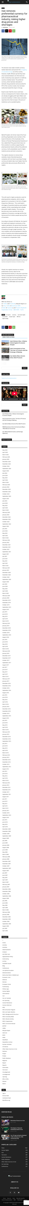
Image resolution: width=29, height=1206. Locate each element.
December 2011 (6, 787)
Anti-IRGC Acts (6, 954)
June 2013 (5, 746)
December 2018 (6, 628)
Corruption (8, 314)
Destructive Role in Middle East (10, 975)
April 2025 (5, 452)
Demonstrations (6, 972)
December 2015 (6, 709)
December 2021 (6, 544)
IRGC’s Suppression (7, 1021)
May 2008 (4, 852)
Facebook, (14, 305)
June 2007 (5, 875)
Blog (3, 966)
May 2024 (4, 477)
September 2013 (6, 741)
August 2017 (5, 665)
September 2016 (6, 690)
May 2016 (4, 699)
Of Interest (5, 1046)
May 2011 (4, 803)
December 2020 (6, 572)
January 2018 (5, 653)
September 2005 (6, 923)
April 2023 (5, 508)
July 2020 (4, 584)
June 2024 (5, 475)
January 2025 (5, 459)
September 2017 (6, 662)
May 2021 (4, 561)
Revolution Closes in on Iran (18, 1120)
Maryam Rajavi (6, 1030)
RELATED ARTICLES (7, 335)
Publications (19, 1200)
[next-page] (5, 363)
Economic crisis (6, 977)
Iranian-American (7, 1005)
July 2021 (4, 556)
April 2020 (5, 591)
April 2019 (5, 618)
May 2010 (4, 824)
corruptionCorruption (8, 970)
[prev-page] (2, 363)
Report (4, 1063)
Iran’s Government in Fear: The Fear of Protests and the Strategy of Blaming (18, 350)
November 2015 (6, 711)
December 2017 (6, 655)
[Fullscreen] (25, 399)
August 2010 (5, 817)
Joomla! (4, 1026)
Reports (4, 1065)
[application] (14, 393)
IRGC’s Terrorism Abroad (8, 1023)
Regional (4, 1060)
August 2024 (5, 471)
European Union (6, 984)
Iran (3, 996)
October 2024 (5, 466)
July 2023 (4, 501)
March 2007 (5, 882)
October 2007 (5, 866)
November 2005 (6, 919)
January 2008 (5, 859)
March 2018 (5, 648)
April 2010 (5, 826)
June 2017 (5, 669)
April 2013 (5, 750)
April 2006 (5, 907)
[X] (6, 30)
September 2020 (6, 579)
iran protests (4, 316)
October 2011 (5, 792)
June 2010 (5, 822)
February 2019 (6, 623)
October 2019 (5, 605)
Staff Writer (5, 27)
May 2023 (4, 505)
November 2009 (6, 831)
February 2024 (6, 484)
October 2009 (5, 833)
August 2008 (5, 847)
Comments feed (6, 1098)
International (5, 993)
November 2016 (6, 685)
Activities (4, 947)
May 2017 (4, 672)
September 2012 (6, 766)
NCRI (19, 305)
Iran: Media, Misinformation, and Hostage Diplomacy (12, 432)
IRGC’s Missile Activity (8, 1019)
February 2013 (6, 755)
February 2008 (6, 856)
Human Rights (6, 991)
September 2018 (6, 635)
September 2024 (6, 468)
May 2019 (4, 616)
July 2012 (4, 771)
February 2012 (6, 783)
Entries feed (5, 1095)
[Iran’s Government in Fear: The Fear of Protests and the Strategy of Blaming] (5, 350)
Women (4, 1081)
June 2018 (5, 642)
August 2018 (5, 637)
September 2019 (6, 607)
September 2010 (6, 815)
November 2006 (6, 891)
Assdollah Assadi (6, 963)
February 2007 (6, 884)
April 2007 (5, 880)
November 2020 (6, 575)
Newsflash (5, 1039)
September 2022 (6, 524)
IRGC (3, 1007)
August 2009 (5, 838)
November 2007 (6, 863)
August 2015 (5, 718)
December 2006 (6, 889)
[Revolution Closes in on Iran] (5, 1122)
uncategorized (6, 1074)
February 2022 (6, 540)
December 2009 (6, 829)
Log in (4, 1093)
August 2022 (5, 526)
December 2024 (6, 461)
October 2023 (5, 494)
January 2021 (5, 570)
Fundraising (5, 986)
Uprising (4, 1076)
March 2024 (5, 482)
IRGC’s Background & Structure (10, 1014)
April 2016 (5, 702)
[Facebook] (3, 30)
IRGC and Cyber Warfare (8, 1012)
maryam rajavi (12, 316)
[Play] (3, 399)
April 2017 (5, 674)
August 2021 (5, 554)
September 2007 (6, 868)
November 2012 (6, 762)
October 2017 (5, 660)
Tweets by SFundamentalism (9, 378)
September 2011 (6, 794)
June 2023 (5, 503)
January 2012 (5, 785)
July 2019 (4, 612)
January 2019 (5, 625)
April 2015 (5, 727)
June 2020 (5, 586)
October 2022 (5, 521)
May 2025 (4, 450)
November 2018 (6, 630)
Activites (4, 945)
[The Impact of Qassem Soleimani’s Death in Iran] (5, 1130)
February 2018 (6, 651)
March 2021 (5, 565)
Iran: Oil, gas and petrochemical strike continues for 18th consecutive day (19, 1137)
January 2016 (5, 706)
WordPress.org (6, 1100)
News (7, 5)
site (5, 305)
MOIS (3, 1035)
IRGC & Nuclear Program (8, 1009)
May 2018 (4, 644)
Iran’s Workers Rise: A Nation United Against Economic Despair (18, 342)
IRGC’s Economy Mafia (8, 1016)
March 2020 (5, 593)
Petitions (4, 1051)
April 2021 (5, 563)
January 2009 (5, 845)
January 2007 (5, 886)
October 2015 (5, 713)
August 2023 (5, 498)
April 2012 (5, 778)
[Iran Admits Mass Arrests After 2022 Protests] (5, 357)
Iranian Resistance (7, 1002)
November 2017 (6, 658)
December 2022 (6, 517)
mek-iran (4, 1033)
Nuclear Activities (7, 1044)
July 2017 (4, 667)
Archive (4, 961)
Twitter (5, 303)
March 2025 (5, 454)
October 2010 (5, 813)
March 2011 (5, 808)
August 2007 (5, 870)
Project (4, 1053)
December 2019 (6, 600)
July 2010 (4, 819)
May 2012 (4, 776)
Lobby (4, 1028)
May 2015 (4, 725)
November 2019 (6, 602)
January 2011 (5, 810)
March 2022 (5, 538)
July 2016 (4, 695)
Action (4, 942)
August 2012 (5, 769)
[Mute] (23, 399)
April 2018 (5, 646)
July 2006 (4, 900)
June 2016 (5, 697)
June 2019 (5, 614)
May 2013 (4, 748)
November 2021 (6, 547)
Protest (4, 1056)
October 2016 (5, 688)
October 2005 (5, 921)
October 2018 (5, 632)
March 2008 (5, 854)
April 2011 (5, 806)
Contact (25, 1200)
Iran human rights (21, 314)
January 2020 (5, 598)
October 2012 (5, 764)
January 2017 (5, 681)
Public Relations (6, 1058)
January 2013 (5, 757)
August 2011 (5, 796)
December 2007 (6, 861)
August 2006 (5, 898)
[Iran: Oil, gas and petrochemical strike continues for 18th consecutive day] (5, 1137)
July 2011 (4, 799)
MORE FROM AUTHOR (8, 337)
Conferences (5, 968)
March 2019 (5, 621)
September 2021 (6, 551)
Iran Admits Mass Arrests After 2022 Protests (14, 423)
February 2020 (6, 595)
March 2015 (5, 729)
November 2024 (6, 464)
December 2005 (6, 917)
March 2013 (5, 752)
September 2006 (6, 896)
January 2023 (5, 514)
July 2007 (4, 873)
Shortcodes (5, 1067)
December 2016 (6, 683)
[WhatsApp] (13, 30)
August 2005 (5, 926)
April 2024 (5, 480)
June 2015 (5, 722)
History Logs (5, 989)
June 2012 (5, 773)
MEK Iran (18, 316)
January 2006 (5, 914)
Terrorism (5, 1070)
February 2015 (6, 732)
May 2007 (4, 877)
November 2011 (6, 789)
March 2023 (5, 510)
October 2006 (5, 893)
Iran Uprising (5, 1000)
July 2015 (4, 720)
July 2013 (4, 743)
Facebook (12, 303)
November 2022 (6, 519)
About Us (9, 1198)
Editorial (4, 979)
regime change (5, 318)
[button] (2, 2)
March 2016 (5, 704)
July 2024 (4, 473)
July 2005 (4, 928)
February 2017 (6, 679)
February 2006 (6, 912)
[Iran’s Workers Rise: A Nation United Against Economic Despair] (5, 343)
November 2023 (6, 491)
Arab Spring (5, 959)
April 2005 (5, 930)
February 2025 (6, 457)
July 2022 (4, 528)
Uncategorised (6, 1072)
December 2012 (6, 759)
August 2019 (5, 609)
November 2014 (6, 739)
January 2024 (5, 487)
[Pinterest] (10, 30)
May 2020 (4, 588)
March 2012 (5, 780)
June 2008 (5, 850)
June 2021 (5, 558)
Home (3, 5)
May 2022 (4, 533)
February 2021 (6, 568)
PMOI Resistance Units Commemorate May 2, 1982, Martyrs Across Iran (13, 427)
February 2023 (6, 512)
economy (14, 314)
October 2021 (5, 549)
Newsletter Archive (7, 1042)
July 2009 (4, 840)
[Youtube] (18, 1192)
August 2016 (5, 692)
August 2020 (5, 581)
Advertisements (6, 949)
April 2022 (5, 535)
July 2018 (4, 639)
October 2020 (5, 577)
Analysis (4, 952)
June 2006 (5, 903)
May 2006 (4, 905)
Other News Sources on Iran (9, 1049)
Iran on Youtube (6, 998)
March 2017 (5, 676)
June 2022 (5, 531)
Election (4, 982)
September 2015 (6, 715)
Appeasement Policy (7, 956)
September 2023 (6, 496)
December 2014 (6, 736)
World (4, 1083)
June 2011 (5, 801)
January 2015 (5, 734)
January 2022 (5, 542)
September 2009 (6, 836)
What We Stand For (20, 1198)
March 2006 (5, 910)
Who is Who (5, 1079)
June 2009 (5, 843)
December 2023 (6, 489)
